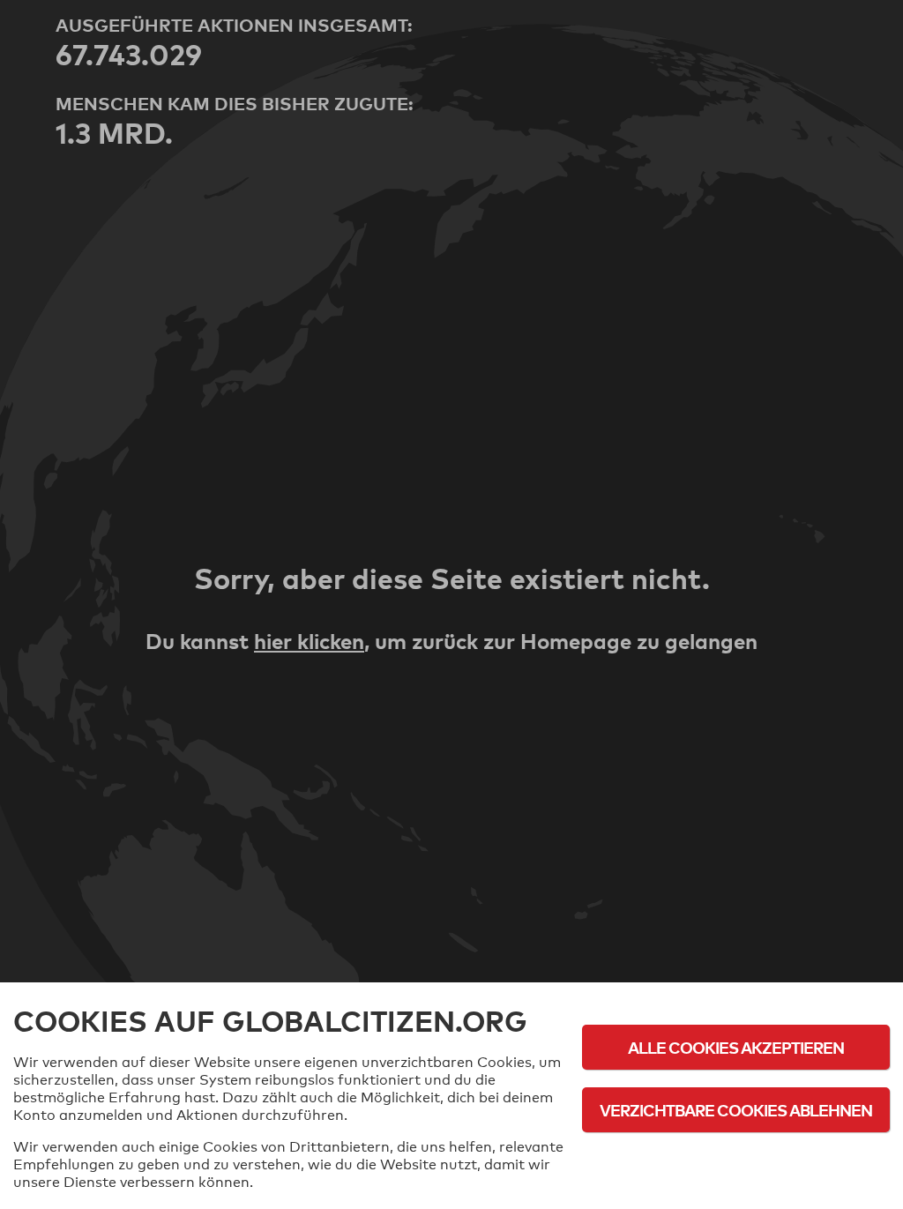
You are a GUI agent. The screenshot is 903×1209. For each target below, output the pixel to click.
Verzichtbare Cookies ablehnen (736, 1110)
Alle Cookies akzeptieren (736, 1047)
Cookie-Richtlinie (736, 1158)
